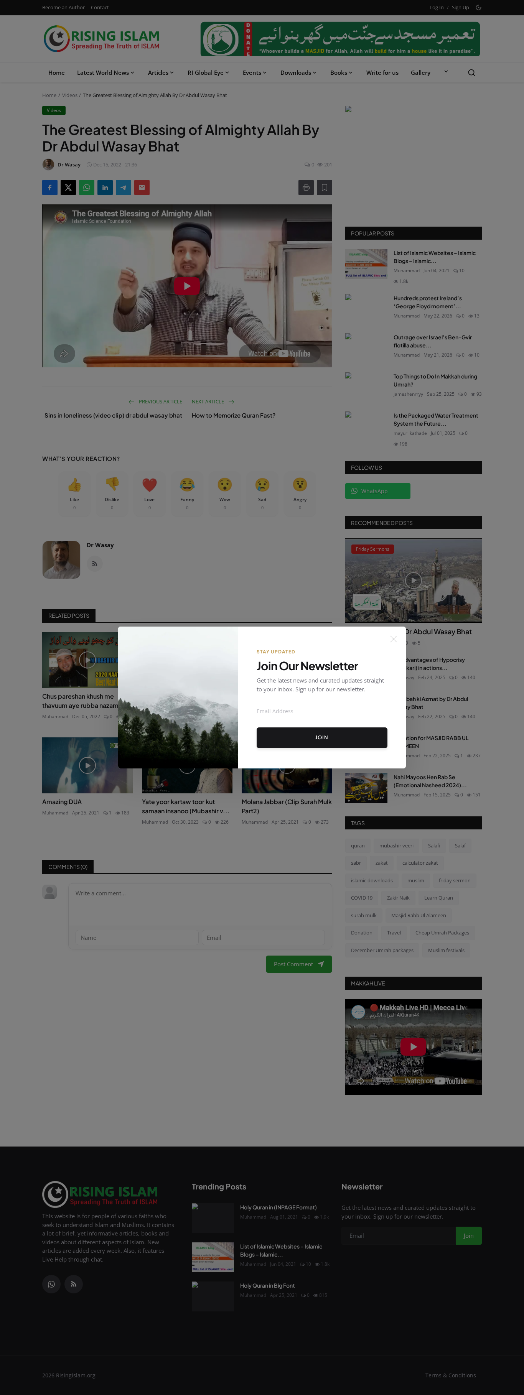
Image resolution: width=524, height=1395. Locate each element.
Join (321, 737)
